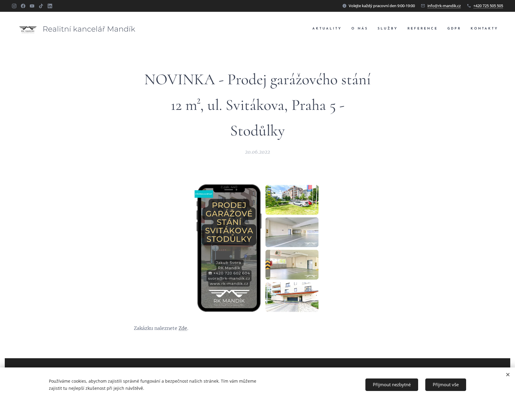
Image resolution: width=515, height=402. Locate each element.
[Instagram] (14, 6)
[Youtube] (32, 6)
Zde (183, 328)
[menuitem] (329, 28)
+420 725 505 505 (488, 5)
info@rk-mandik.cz (444, 5)
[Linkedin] (50, 6)
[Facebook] (23, 6)
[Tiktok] (41, 6)
